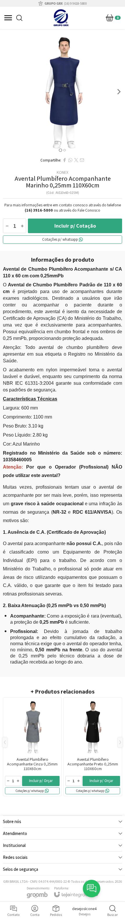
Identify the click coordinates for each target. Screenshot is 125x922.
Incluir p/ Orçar (41, 780)
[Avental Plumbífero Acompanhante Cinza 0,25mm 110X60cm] (32, 747)
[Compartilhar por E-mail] (82, 160)
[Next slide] (119, 92)
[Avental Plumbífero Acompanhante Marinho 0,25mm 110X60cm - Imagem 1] (62, 91)
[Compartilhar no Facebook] (65, 160)
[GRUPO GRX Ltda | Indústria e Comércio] (61, 17)
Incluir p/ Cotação (75, 225)
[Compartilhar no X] (76, 160)
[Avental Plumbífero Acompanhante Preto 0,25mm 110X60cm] (93, 747)
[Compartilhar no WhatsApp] (70, 160)
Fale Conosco (89, 210)
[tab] (60, 150)
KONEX (62, 172)
